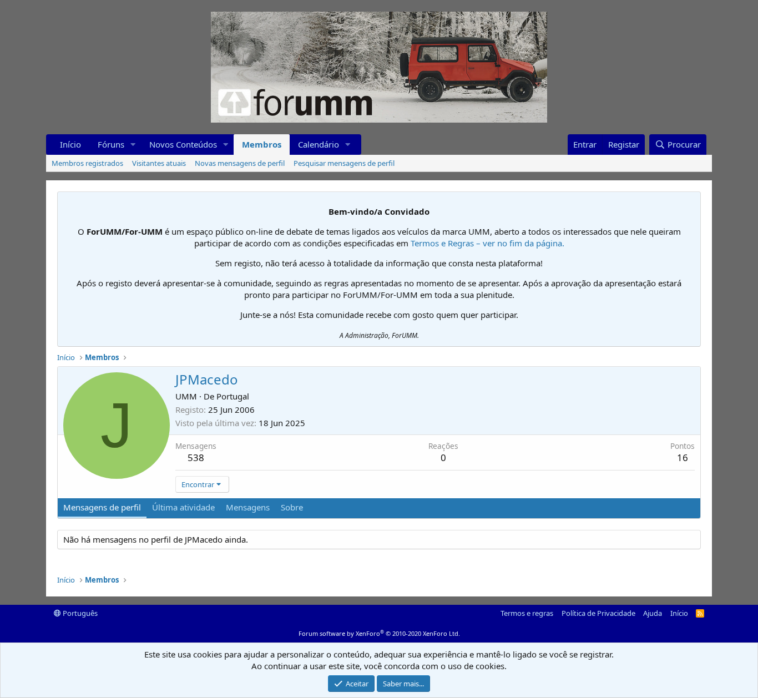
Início (70, 144)
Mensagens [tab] (248, 507)
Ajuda (652, 613)
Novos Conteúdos (183, 144)
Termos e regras (527, 613)
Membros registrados (87, 163)
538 (196, 457)
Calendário (318, 144)
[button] (133, 144)
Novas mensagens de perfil (240, 163)
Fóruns (111, 144)
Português (79, 613)
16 (682, 457)
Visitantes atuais (159, 163)
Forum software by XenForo (379, 633)
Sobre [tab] (292, 507)
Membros (261, 144)
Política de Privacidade (598, 613)
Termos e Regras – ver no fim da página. (487, 243)
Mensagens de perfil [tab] (102, 507)
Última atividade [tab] (183, 507)
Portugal (232, 396)
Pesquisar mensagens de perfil (344, 163)
